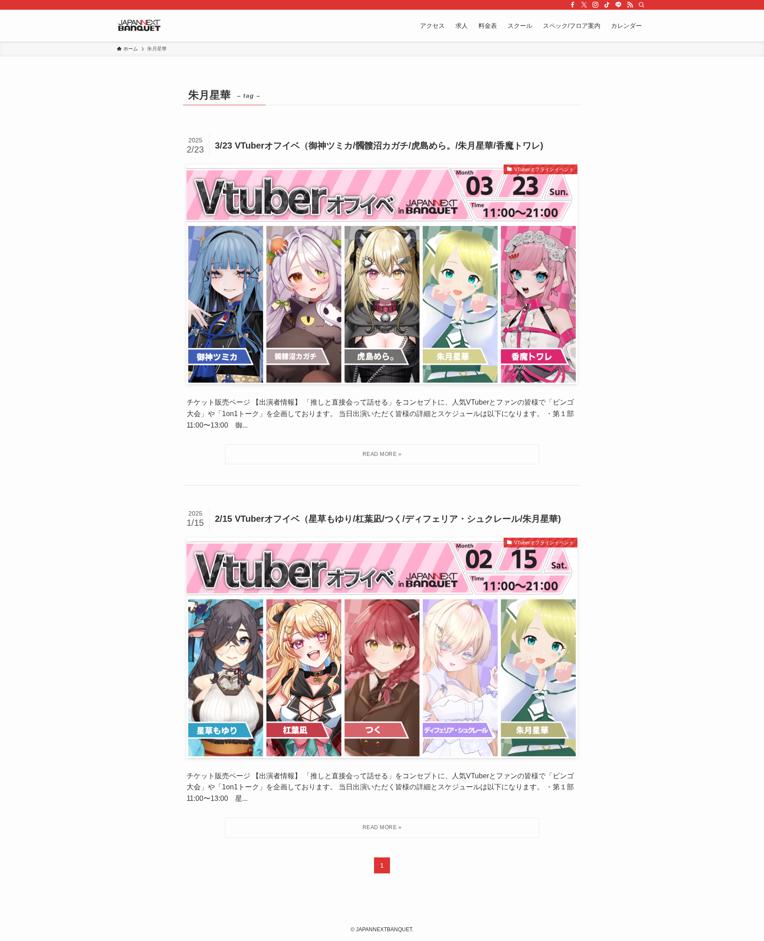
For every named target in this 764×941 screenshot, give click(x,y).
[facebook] (572, 5)
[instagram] (595, 5)
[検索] (641, 5)
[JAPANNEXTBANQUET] (139, 25)
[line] (618, 5)
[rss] (630, 5)
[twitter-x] (584, 5)
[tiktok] (607, 5)
